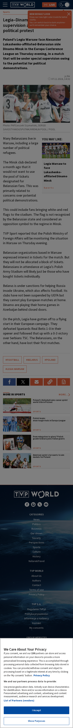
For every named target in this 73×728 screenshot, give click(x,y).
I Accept (36, 710)
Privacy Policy (42, 675)
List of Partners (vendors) (19, 700)
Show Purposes (36, 721)
